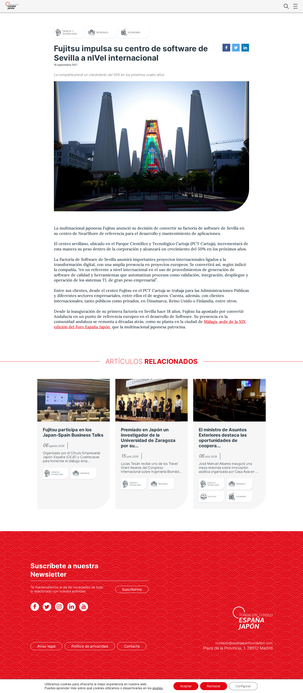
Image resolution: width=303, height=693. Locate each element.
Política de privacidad (89, 646)
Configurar (243, 686)
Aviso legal (46, 646)
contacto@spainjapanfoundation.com (244, 643)
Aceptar (186, 686)
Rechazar (213, 686)
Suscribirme (132, 589)
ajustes (157, 688)
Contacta (132, 646)
